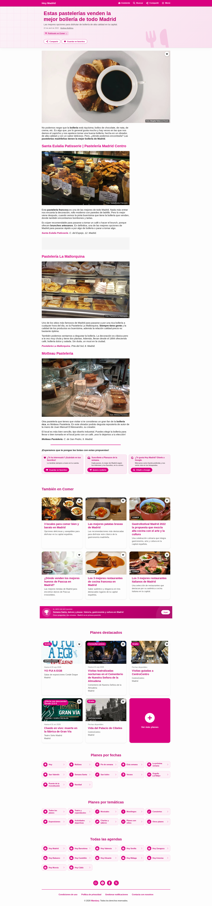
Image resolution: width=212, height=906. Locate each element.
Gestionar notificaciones (116, 894)
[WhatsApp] (95, 883)
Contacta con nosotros (142, 894)
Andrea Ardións (66, 28)
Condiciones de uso (68, 894)
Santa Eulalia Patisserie (55, 233)
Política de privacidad (91, 894)
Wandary (95, 901)
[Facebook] (109, 883)
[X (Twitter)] (116, 883)
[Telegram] (102, 883)
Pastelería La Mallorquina (56, 346)
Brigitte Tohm (155, 121)
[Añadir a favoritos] (167, 54)
